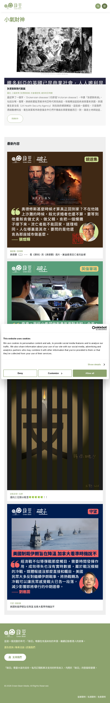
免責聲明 (102, 697)
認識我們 (30, 647)
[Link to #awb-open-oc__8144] (104, 6)
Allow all (90, 373)
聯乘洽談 (19, 647)
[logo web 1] (12, 4)
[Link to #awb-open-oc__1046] (98, 6)
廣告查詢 (8, 647)
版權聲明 (82, 697)
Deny (20, 373)
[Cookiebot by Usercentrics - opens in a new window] (94, 328)
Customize (53, 373)
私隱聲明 (92, 697)
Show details (94, 364)
